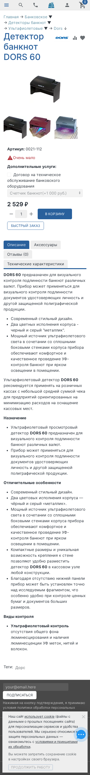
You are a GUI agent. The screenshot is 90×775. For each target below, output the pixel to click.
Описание (16, 244)
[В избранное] (82, 38)
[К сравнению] (75, 38)
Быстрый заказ (25, 226)
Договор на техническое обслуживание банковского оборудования (34, 180)
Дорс (20, 667)
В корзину (55, 214)
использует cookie (39, 716)
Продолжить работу (30, 767)
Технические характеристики (35, 263)
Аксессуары (45, 244)
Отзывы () (18, 254)
